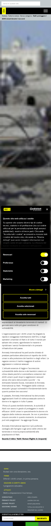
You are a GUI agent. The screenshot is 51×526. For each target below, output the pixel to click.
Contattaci (7, 497)
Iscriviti (42, 518)
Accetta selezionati (25, 306)
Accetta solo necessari (25, 314)
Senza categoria (26, 16)
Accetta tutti (25, 298)
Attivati (7, 490)
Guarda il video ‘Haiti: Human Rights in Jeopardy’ (24, 438)
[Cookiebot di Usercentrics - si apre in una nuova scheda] (31, 209)
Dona (5, 468)
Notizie (4, 16)
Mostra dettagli (36, 290)
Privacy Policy (8, 500)
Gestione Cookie (9, 506)
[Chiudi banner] (47, 209)
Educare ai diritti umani (14, 483)
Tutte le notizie (13, 16)
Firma (6, 476)
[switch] (44, 263)
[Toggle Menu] (46, 11)
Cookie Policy (8, 503)
